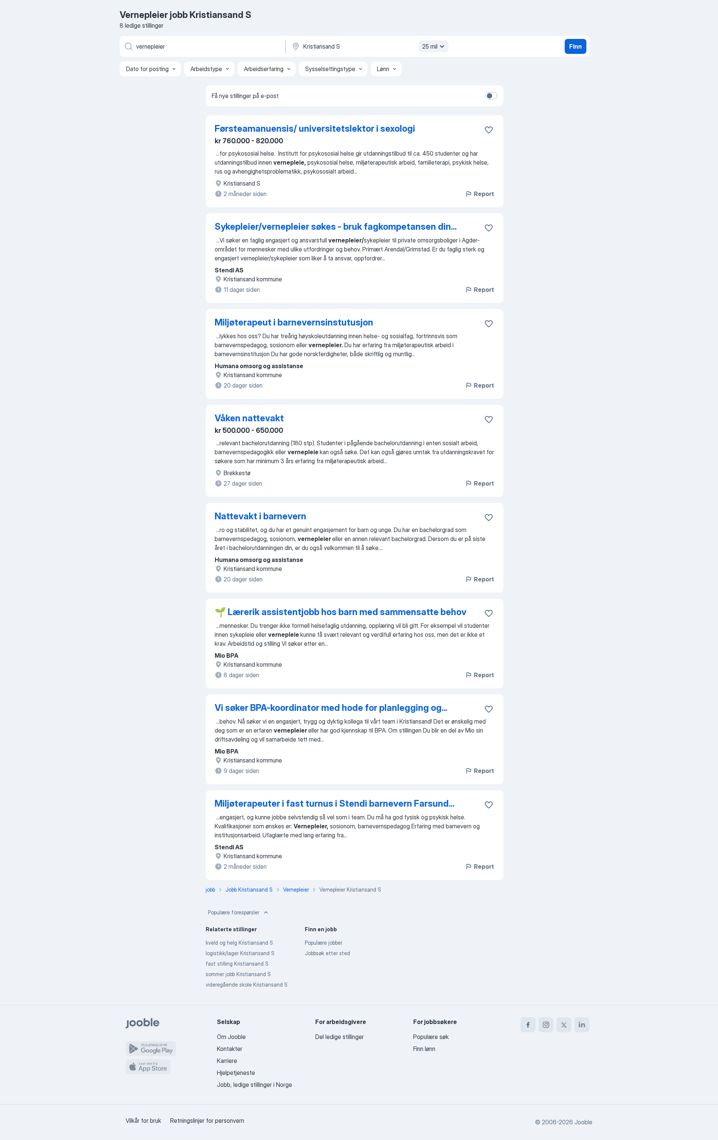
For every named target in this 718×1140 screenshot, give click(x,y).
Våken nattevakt (249, 418)
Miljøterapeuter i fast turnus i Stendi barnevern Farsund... (334, 803)
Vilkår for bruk (143, 1120)
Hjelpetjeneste (236, 1072)
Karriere (227, 1060)
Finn (575, 46)
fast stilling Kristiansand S (237, 963)
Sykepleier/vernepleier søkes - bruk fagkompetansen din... (336, 226)
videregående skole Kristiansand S (247, 984)
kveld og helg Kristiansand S (239, 942)
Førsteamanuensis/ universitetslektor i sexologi (315, 128)
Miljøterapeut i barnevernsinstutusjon (294, 322)
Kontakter (229, 1048)
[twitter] (563, 1024)
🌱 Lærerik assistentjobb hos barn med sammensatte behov (340, 611)
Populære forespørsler (233, 912)
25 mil (430, 46)
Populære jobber (323, 942)
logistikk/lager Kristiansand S (240, 953)
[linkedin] (581, 1024)
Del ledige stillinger (339, 1036)
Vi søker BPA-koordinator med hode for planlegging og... (331, 707)
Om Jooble (231, 1036)
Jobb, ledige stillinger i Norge (254, 1084)
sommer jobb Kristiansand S (238, 974)
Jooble (583, 1122)
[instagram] (545, 1024)
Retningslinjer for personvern (207, 1120)
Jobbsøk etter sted (327, 953)
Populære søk (431, 1036)
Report (484, 194)
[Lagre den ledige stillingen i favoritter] (489, 130)
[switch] (491, 96)
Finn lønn (424, 1048)
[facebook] (528, 1024)
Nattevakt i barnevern (260, 516)
